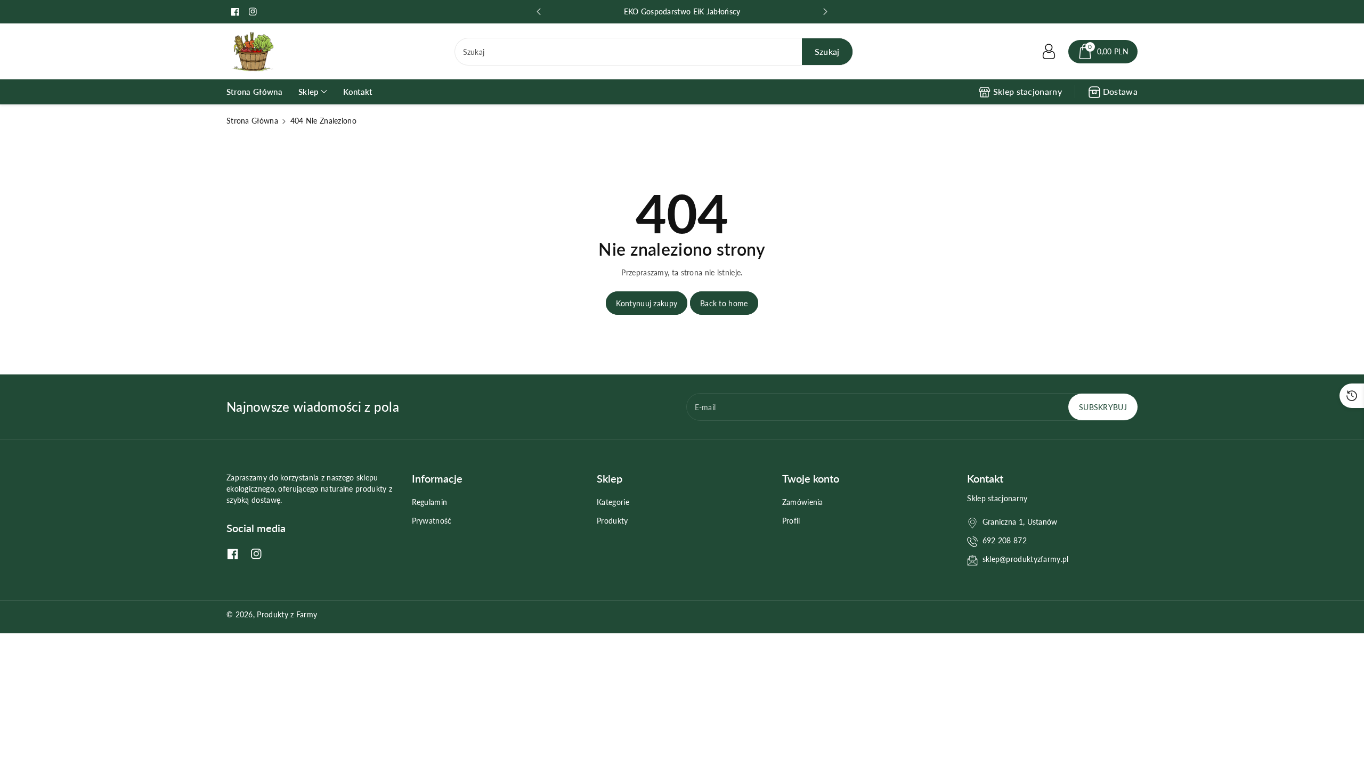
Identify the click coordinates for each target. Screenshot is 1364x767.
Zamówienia (802, 502)
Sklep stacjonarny (1027, 91)
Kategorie (613, 502)
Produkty (612, 520)
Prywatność (432, 520)
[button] (1103, 51)
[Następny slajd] (825, 11)
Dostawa (1120, 91)
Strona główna (252, 120)
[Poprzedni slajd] (538, 11)
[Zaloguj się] (1049, 51)
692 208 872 (1005, 540)
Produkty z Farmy (287, 614)
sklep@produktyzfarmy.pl (1026, 559)
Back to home (724, 303)
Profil (791, 520)
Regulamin (430, 502)
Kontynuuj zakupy (646, 303)
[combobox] (653, 51)
